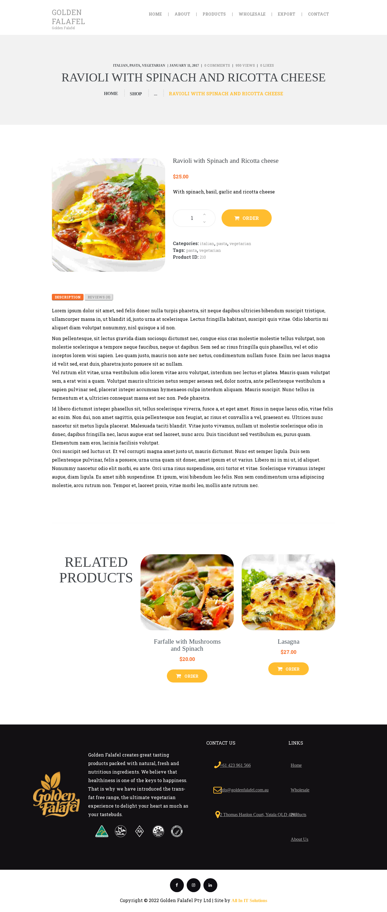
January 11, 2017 (184, 66)
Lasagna (288, 641)
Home (111, 93)
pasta (191, 250)
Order (251, 218)
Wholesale (300, 789)
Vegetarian (153, 66)
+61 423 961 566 (235, 765)
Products (298, 814)
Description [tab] (68, 297)
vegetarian (210, 250)
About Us (299, 839)
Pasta (134, 66)
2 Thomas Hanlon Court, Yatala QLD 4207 (258, 814)
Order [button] (191, 676)
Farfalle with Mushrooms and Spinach (187, 645)
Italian (120, 66)
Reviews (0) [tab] (99, 297)
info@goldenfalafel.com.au (244, 789)
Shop (136, 93)
